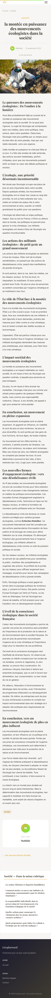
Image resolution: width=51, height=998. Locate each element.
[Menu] (46, 2)
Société (13, 11)
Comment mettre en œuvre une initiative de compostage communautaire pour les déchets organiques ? (25, 893)
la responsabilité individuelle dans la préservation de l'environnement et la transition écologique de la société (22, 904)
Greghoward (9, 947)
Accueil (5, 11)
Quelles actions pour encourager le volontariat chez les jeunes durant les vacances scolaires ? (22, 915)
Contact (5, 982)
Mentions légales (9, 978)
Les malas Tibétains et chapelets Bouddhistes (25, 884)
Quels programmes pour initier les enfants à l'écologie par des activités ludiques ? (25, 924)
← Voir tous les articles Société (16, 855)
